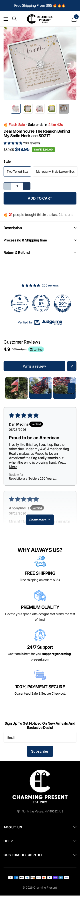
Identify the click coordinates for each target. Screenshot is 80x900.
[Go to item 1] (16, 388)
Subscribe (40, 751)
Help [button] (8, 841)
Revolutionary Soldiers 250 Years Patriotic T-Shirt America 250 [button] (31, 478)
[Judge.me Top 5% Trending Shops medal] (40, 303)
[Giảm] (7, 186)
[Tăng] (26, 186)
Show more (37, 520)
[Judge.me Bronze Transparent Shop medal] (19, 303)
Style (7, 161)
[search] (14, 19)
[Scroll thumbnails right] (71, 388)
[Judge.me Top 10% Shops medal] (61, 303)
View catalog (6, 19)
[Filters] (71, 366)
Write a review (34, 366)
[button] (13, 143)
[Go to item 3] (64, 388)
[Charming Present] (40, 786)
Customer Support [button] (23, 855)
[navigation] (16, 109)
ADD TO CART (40, 198)
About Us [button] (13, 827)
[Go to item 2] (40, 388)
